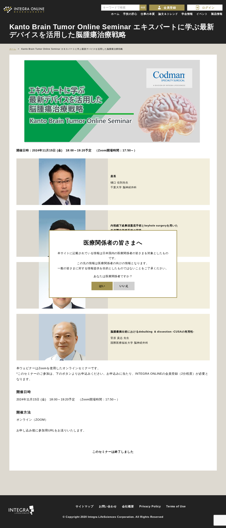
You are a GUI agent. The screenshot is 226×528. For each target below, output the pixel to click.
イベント (202, 13)
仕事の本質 (148, 13)
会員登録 (170, 7)
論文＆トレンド (168, 13)
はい (102, 285)
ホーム (115, 13)
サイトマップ (85, 506)
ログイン (208, 7)
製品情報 (216, 13)
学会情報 (187, 13)
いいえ (124, 285)
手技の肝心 (130, 13)
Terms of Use (176, 506)
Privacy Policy (150, 506)
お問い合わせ (108, 506)
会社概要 (128, 506)
